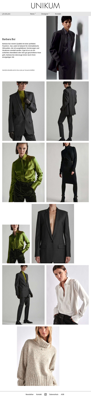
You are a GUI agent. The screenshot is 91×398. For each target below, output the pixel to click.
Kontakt (58, 14)
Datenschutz (53, 394)
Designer (44, 14)
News (32, 14)
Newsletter (30, 394)
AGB (62, 394)
